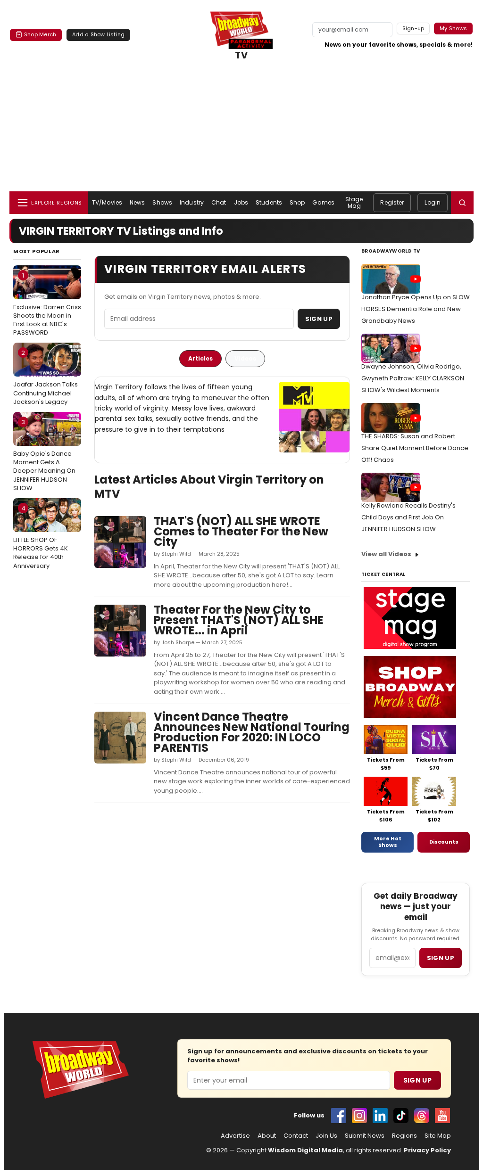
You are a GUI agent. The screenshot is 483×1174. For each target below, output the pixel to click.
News (137, 202)
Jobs (241, 202)
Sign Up (319, 318)
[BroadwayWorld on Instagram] (359, 1115)
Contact (295, 1136)
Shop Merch (40, 34)
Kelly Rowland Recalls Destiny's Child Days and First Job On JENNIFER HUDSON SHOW (408, 517)
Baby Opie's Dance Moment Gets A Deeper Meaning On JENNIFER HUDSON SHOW (44, 455)
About (267, 1136)
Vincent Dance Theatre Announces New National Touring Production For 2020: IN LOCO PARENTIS (252, 732)
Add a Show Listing (98, 34)
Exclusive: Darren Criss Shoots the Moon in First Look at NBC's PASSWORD (47, 304)
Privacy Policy (427, 1150)
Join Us (326, 1136)
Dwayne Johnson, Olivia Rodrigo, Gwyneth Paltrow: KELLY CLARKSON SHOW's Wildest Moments (412, 378)
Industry (192, 202)
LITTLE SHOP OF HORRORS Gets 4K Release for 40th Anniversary (40, 537)
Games (323, 202)
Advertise (235, 1136)
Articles (200, 358)
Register (392, 202)
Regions (404, 1136)
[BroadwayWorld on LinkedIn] (380, 1115)
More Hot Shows (387, 842)
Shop (297, 202)
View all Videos (386, 554)
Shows (162, 202)
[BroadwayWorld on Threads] (421, 1115)
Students (269, 202)
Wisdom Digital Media (305, 1150)
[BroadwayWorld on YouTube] (442, 1115)
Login (433, 202)
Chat (218, 202)
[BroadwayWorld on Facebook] (338, 1115)
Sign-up (413, 28)
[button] (462, 202)
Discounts (443, 842)
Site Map (438, 1136)
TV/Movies (107, 202)
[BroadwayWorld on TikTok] (400, 1115)
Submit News (364, 1136)
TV (241, 55)
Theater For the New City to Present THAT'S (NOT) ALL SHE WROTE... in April (239, 620)
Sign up (440, 957)
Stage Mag (354, 202)
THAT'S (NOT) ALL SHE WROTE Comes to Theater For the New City (241, 531)
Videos (245, 358)
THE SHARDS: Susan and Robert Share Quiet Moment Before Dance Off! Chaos (414, 448)
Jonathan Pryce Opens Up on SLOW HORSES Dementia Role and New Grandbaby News (415, 309)
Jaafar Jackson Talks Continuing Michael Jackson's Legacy (45, 377)
